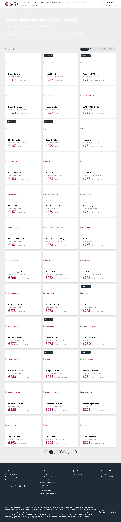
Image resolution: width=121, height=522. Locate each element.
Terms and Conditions (47, 482)
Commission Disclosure (47, 479)
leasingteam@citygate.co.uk (15, 480)
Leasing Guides (78, 474)
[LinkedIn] (20, 486)
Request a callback (108, 5)
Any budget (39, 34)
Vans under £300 (107, 479)
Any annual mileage (57, 34)
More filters (76, 34)
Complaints (44, 496)
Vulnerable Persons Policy (48, 493)
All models (24, 34)
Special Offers (106, 474)
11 (70, 452)
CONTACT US (37, 5)
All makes (10, 34)
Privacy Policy (44, 485)
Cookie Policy (44, 488)
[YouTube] (24, 486)
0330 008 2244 (11, 474)
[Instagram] (15, 486)
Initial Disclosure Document (49, 477)
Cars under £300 (107, 477)
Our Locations (77, 479)
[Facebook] (6, 486)
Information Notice (46, 474)
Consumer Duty (45, 490)
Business (93, 49)
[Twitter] (11, 486)
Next (75, 452)
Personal (85, 49)
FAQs (74, 477)
